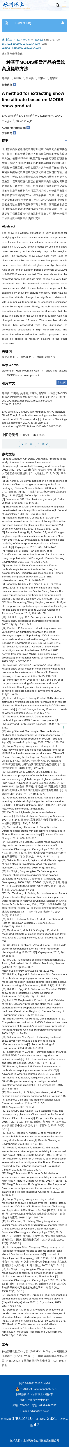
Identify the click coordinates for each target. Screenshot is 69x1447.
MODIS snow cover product (23, 375)
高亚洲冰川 (8, 356)
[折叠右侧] (63, 734)
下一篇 (41, 443)
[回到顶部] (63, 727)
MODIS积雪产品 (46, 356)
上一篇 (28, 443)
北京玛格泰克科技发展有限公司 (41, 1440)
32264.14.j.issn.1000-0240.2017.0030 (21, 48)
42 (36, 1424)
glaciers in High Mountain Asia (20, 370)
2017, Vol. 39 (23, 39)
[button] (57, 5)
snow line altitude (56, 370)
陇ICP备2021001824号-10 (34, 1383)
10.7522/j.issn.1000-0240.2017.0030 (21, 44)
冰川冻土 (7, 39)
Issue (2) (38, 39)
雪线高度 (26, 356)
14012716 (22, 1418)
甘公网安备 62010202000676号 (38, 1388)
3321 (52, 1418)
